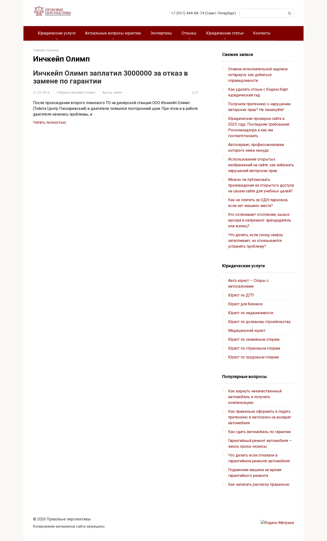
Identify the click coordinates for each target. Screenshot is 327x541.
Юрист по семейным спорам (253, 339)
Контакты (262, 33)
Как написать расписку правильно (258, 484)
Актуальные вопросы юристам (113, 33)
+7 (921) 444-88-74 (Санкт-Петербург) (203, 13)
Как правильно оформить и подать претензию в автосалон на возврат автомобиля (259, 417)
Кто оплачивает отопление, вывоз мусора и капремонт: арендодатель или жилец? (259, 220)
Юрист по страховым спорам (254, 348)
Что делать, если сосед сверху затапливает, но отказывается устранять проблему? (255, 241)
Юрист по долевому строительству (259, 321)
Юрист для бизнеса (245, 304)
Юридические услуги (56, 33)
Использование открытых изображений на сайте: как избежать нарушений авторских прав (261, 165)
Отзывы (189, 33)
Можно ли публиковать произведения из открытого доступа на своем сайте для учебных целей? (261, 185)
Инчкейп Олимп (83, 92)
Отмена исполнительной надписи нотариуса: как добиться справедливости (258, 75)
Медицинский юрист (246, 330)
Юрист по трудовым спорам (253, 357)
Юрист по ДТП (241, 295)
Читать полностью (49, 122)
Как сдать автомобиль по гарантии (259, 431)
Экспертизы (161, 33)
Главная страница (46, 50)
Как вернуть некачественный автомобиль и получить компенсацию (255, 397)
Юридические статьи (224, 33)
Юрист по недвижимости (250, 313)
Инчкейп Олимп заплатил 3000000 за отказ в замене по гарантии (110, 77)
